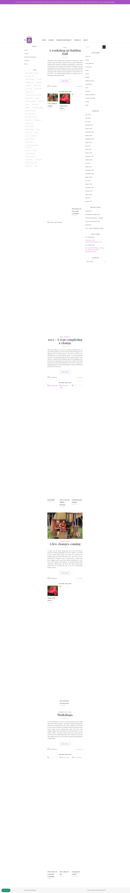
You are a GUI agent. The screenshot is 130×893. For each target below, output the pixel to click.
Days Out (87, 56)
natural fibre (29, 126)
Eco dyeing (28, 88)
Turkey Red (38, 159)
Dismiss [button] (113, 2)
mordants (28, 120)
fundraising (29, 98)
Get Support (6, 890)
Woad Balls (51, 500)
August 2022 (88, 142)
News (65, 47)
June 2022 (88, 146)
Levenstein (35, 104)
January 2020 (88, 184)
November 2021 (89, 156)
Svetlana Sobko (30, 153)
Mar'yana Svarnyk (38, 107)
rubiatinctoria (29, 139)
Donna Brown (29, 82)
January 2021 (88, 166)
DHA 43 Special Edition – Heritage (64, 502)
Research (67, 337)
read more (65, 81)
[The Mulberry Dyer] (29, 40)
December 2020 (89, 170)
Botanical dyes (30, 76)
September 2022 (89, 139)
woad (86, 105)
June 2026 (88, 114)
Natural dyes (63, 712)
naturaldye (37, 120)
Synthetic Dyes (30, 156)
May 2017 (88, 198)
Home (44, 40)
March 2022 (88, 149)
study (35, 150)
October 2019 (89, 191)
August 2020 (88, 177)
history (87, 74)
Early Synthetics (89, 63)
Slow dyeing (29, 142)
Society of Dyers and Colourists (31, 146)
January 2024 (88, 128)
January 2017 (88, 201)
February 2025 (89, 125)
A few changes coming (65, 544)
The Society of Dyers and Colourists (76, 211)
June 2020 (88, 180)
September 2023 (89, 132)
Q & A (27, 135)
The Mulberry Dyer (65, 17)
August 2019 (88, 194)
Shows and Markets (90, 94)
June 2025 (88, 121)
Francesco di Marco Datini (33, 95)
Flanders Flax (29, 91)
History (41, 101)
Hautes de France (30, 101)
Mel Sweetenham (30, 113)
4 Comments (79, 377)
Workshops (65, 715)
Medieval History (30, 110)
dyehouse (28, 85)
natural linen (29, 129)
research (34, 135)
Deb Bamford (53, 86)
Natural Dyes (29, 123)
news (38, 129)
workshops (28, 166)
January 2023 (88, 135)
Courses (51, 40)
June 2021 (88, 163)
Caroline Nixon (29, 79)
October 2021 (89, 159)
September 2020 (89, 173)
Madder (62, 541)
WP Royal (34, 890)
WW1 (36, 166)
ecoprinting (38, 88)
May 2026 (88, 118)
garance (37, 98)
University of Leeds (31, 162)
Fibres (87, 70)
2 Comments (79, 578)
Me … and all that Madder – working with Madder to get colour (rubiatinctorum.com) (94, 249)
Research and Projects (64, 40)
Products (77, 40)
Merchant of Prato (31, 117)
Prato (36, 132)
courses (39, 79)
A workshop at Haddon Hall (65, 52)
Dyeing (87, 60)
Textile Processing (90, 98)
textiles (87, 101)
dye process (37, 85)
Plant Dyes (28, 132)
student (27, 150)
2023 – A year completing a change (65, 341)
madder (27, 107)
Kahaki (27, 104)
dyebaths (39, 82)
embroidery (88, 67)
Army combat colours (32, 73)
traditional (29, 159)
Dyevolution (88, 211)
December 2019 (89, 187)
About (86, 40)
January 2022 (88, 153)
